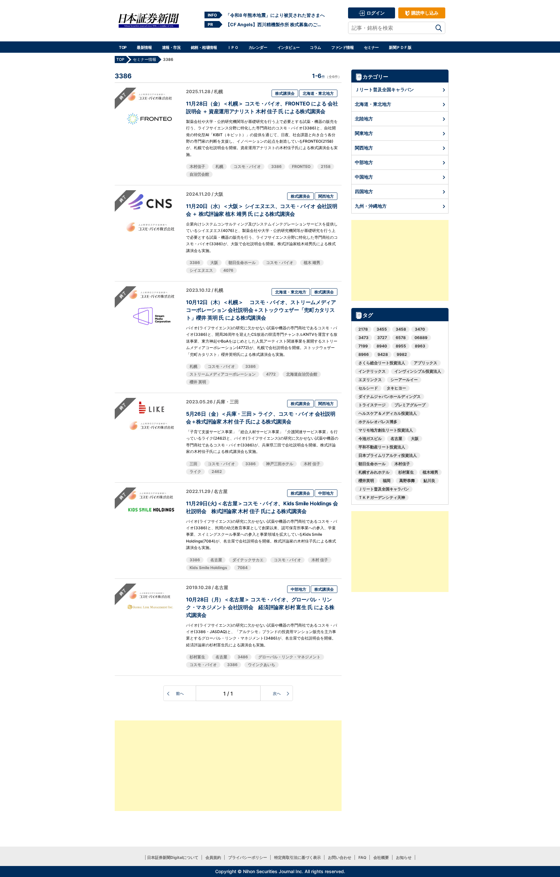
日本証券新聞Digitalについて (172, 857)
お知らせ (404, 857)
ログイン (375, 13)
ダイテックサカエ (247, 559)
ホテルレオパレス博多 (377, 421)
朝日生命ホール (242, 262)
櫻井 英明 (198, 381)
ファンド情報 (342, 47)
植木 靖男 (312, 262)
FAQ (362, 857)
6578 (401, 337)
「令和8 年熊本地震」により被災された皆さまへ (275, 15)
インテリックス (372, 371)
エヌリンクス (370, 379)
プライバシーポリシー (247, 857)
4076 (228, 270)
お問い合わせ (339, 857)
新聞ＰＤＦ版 (400, 47)
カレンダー (258, 47)
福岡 (387, 480)
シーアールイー (404, 379)
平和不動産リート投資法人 (381, 446)
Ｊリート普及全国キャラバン (384, 89)
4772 (271, 374)
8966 (363, 354)
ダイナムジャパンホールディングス (389, 396)
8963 (420, 346)
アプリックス (425, 362)
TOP (123, 47)
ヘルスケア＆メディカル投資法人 (387, 413)
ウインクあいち (261, 664)
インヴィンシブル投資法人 (417, 371)
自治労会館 (199, 174)
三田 (193, 463)
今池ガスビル (370, 438)
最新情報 (144, 47)
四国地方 (364, 191)
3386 (276, 166)
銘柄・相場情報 (204, 47)
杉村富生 (197, 656)
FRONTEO (301, 166)
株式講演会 (285, 93)
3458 (401, 329)
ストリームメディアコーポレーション (223, 374)
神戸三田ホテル (279, 463)
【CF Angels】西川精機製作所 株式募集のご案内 (275, 24)
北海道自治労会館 (301, 374)
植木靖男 (430, 472)
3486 (243, 656)
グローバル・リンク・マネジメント (289, 656)
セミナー (371, 47)
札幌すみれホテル (374, 472)
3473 (363, 337)
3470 (420, 329)
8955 (401, 346)
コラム (315, 47)
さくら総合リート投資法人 (381, 362)
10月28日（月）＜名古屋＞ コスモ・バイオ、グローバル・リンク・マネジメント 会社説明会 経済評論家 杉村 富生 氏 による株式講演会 (260, 607)
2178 (363, 329)
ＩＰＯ (233, 47)
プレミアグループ (410, 404)
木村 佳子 (312, 463)
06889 (420, 337)
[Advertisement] (228, 765)
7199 (363, 346)
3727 (382, 337)
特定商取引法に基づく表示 (297, 857)
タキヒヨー (396, 388)
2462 (217, 471)
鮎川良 (429, 480)
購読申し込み (424, 13)
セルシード (368, 388)
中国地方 (364, 177)
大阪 (214, 262)
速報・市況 (171, 47)
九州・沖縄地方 (371, 206)
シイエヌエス (201, 270)
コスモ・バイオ (247, 166)
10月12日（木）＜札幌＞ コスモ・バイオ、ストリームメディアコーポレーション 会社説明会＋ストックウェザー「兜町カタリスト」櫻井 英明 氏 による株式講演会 (261, 310)
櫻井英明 (366, 480)
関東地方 (364, 133)
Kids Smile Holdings (208, 567)
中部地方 (326, 493)
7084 (243, 567)
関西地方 (326, 196)
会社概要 (381, 857)
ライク (195, 471)
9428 (383, 354)
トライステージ (372, 404)
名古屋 (216, 559)
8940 (382, 346)
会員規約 (213, 857)
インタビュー (288, 47)
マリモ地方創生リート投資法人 (385, 430)
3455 (382, 329)
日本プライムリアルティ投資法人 (387, 455)
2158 (326, 166)
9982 (402, 354)
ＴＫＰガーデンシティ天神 (381, 497)
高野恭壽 (407, 480)
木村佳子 (197, 166)
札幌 (219, 166)
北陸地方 (364, 118)
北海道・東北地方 (318, 93)
